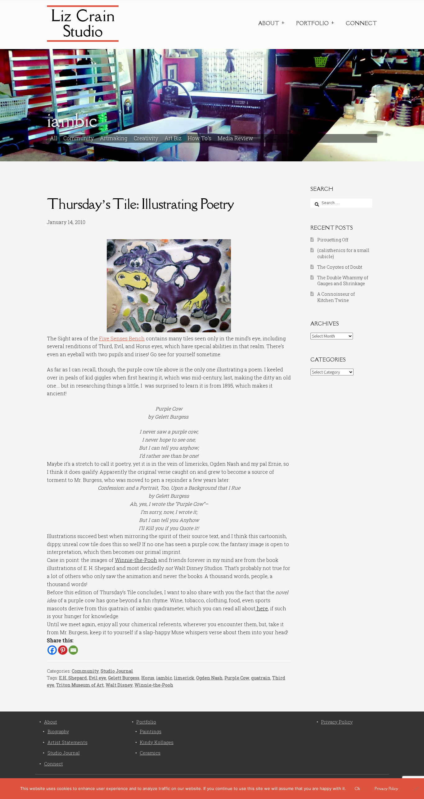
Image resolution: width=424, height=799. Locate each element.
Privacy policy (386, 788)
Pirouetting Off (332, 240)
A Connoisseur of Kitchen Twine (336, 297)
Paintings (150, 731)
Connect (361, 23)
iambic (164, 678)
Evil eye (97, 678)
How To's (199, 138)
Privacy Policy (337, 722)
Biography (58, 731)
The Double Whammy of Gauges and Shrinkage (342, 281)
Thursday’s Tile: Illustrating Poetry (140, 204)
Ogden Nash (209, 678)
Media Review (235, 138)
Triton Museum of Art (80, 685)
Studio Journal (117, 671)
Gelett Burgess (123, 678)
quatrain (260, 678)
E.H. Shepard (73, 678)
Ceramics (150, 753)
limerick (184, 678)
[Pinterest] (62, 650)
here (261, 608)
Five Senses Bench (122, 338)
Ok (357, 788)
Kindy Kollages (157, 742)
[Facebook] (52, 650)
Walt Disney (119, 685)
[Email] (73, 650)
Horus (147, 678)
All (53, 138)
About (268, 23)
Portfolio (312, 23)
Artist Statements (67, 742)
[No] (416, 788)
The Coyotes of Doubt (339, 267)
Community (78, 138)
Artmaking (114, 138)
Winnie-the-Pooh (136, 560)
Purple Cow (236, 678)
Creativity (146, 138)
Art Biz (173, 138)
